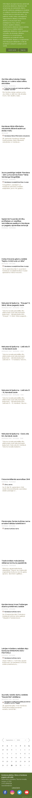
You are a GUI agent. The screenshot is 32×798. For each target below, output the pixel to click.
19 (3, 761)
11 (29, 754)
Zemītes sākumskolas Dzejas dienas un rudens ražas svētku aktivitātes (14, 81)
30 (7, 750)
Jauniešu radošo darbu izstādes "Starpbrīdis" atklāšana (15, 696)
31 (11, 750)
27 (7, 765)
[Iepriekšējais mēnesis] (3, 740)
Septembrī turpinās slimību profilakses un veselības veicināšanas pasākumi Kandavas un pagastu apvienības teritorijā (16, 222)
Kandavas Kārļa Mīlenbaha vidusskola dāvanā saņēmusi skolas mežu (14, 128)
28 (11, 765)
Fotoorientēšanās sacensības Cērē (16, 479)
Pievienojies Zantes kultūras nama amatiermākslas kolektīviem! (16, 522)
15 (16, 757)
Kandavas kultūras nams (12, 611)
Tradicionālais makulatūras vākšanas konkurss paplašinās (14, 562)
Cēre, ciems (8, 484)
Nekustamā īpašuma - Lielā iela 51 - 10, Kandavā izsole (16, 391)
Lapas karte (16, 788)
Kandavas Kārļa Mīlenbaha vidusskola (17, 135)
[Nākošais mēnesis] (29, 740)
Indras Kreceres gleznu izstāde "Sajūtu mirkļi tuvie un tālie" (14, 260)
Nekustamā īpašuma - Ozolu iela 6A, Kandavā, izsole (15, 435)
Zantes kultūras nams (11, 528)
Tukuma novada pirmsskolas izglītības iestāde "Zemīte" (17, 89)
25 (29, 761)
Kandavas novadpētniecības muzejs (16, 182)
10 (25, 754)
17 (24, 757)
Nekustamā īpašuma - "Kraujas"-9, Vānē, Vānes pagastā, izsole (16, 304)
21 (11, 761)
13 (7, 757)
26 (3, 765)
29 (3, 750)
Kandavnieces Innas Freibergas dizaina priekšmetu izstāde (15, 605)
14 (11, 757)
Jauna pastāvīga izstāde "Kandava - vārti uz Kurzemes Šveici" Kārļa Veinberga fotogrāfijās (16, 175)
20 (7, 761)
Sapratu (23, 50)
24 (25, 761)
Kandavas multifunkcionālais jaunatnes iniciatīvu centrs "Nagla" (17, 702)
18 (29, 757)
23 (20, 761)
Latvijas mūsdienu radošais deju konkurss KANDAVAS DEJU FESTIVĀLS (15, 651)
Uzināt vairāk (12, 50)
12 (2, 757)
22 (16, 761)
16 (20, 757)
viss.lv (30, 797)
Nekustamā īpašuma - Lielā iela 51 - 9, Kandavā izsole (16, 348)
